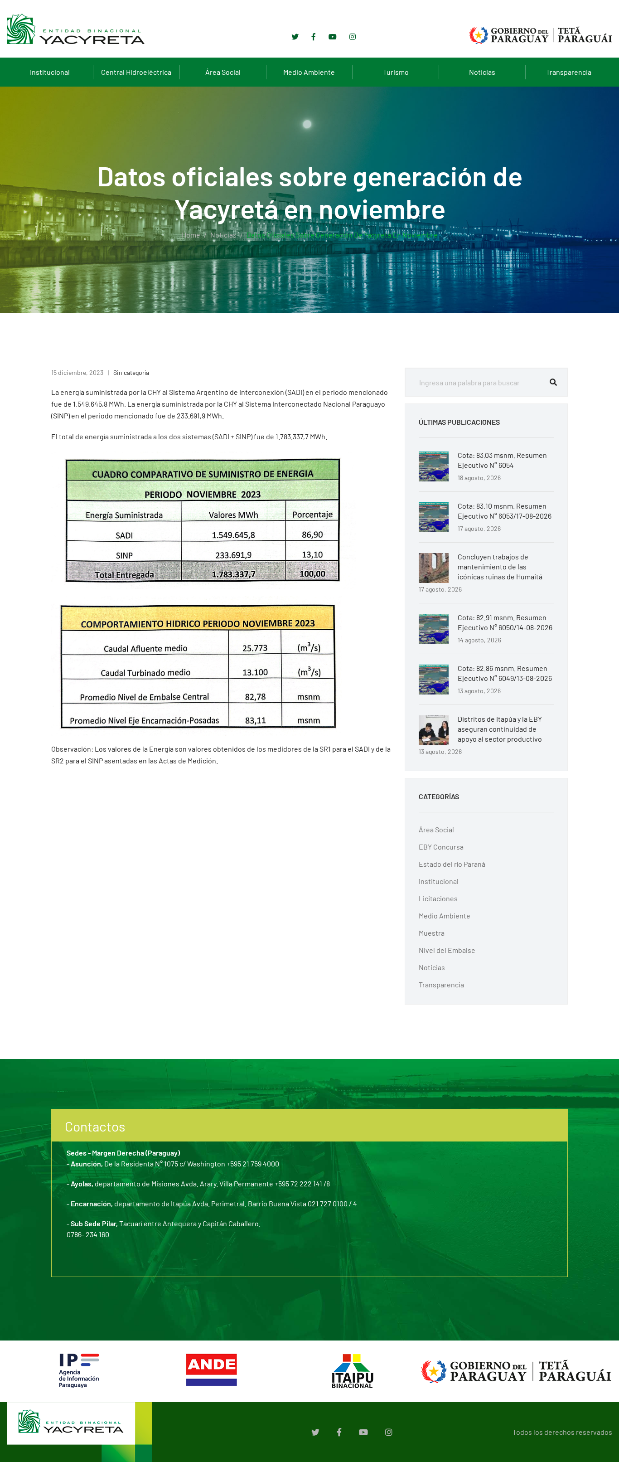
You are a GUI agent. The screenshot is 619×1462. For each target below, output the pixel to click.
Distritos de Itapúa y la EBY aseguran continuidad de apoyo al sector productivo (500, 728)
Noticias (482, 72)
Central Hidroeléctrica (136, 72)
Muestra (432, 932)
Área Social (223, 72)
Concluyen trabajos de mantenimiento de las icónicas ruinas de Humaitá (500, 566)
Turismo (396, 72)
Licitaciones (438, 898)
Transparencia (568, 72)
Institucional (50, 72)
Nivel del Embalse (447, 950)
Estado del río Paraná (452, 864)
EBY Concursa (441, 846)
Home (191, 234)
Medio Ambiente (309, 72)
